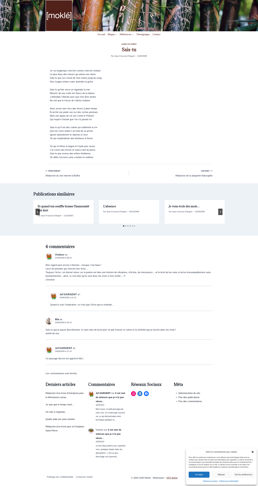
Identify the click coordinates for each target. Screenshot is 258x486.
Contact (156, 34)
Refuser (221, 474)
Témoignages (143, 34)
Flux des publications (189, 397)
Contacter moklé (84, 477)
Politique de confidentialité (228, 481)
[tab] (123, 226)
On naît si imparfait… (56, 412)
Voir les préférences (243, 474)
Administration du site (189, 393)
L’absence (109, 206)
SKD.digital (172, 478)
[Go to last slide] (37, 212)
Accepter (199, 474)
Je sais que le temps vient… (60, 404)
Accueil (101, 34)
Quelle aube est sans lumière (60, 419)
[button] (252, 452)
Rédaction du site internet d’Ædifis (63, 173)
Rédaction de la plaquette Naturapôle (193, 173)
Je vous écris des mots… (184, 206)
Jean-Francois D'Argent (124, 56)
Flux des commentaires (190, 401)
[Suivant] (220, 212)
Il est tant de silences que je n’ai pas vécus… (110, 397)
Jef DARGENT (103, 393)
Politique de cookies (210, 481)
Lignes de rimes (129, 44)
